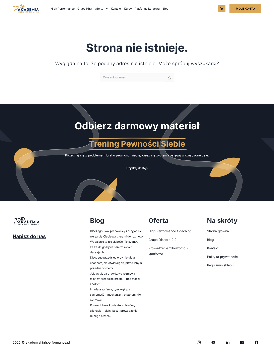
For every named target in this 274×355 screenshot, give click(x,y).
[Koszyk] (221, 8)
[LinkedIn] (227, 342)
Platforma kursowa (147, 8)
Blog (165, 8)
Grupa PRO (84, 8)
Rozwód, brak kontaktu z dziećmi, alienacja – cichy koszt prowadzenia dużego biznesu (113, 310)
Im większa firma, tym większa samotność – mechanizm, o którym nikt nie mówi (115, 295)
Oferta (99, 8)
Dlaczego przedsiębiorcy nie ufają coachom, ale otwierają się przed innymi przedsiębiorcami (116, 263)
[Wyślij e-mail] (242, 342)
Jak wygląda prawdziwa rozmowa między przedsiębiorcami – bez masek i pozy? (115, 279)
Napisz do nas (29, 236)
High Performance (63, 8)
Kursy (128, 8)
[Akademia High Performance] (26, 8)
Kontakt (116, 8)
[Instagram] (199, 342)
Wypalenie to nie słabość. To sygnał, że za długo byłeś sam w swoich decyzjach (114, 247)
